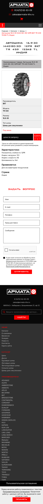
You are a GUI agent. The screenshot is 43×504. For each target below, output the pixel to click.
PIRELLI (4, 455)
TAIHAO (5, 467)
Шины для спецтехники (11, 370)
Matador (5, 440)
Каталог (14, 31)
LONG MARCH (7, 435)
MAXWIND (6, 442)
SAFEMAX (5, 460)
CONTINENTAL (7, 400)
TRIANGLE (5, 474)
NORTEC (5, 452)
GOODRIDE (6, 412)
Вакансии (6, 336)
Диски (4, 358)
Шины (22, 31)
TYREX (4, 477)
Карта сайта (7, 346)
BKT (3, 395)
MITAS (4, 447)
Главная (5, 31)
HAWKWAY (6, 417)
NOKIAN (5, 450)
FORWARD (6, 410)
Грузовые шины (8, 360)
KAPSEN (5, 425)
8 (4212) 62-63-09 (23, 10)
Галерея (5, 338)
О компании (7, 333)
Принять (21, 499)
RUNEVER (5, 457)
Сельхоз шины (8, 368)
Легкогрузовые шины (11, 365)
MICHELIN (5, 445)
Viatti (4, 479)
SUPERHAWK (7, 465)
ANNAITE (5, 388)
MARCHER (6, 437)
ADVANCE (5, 380)
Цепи (4, 355)
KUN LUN (5, 427)
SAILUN (4, 462)
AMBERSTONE (7, 385)
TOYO (4, 472)
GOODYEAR (6, 415)
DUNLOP (5, 408)
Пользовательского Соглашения (16, 491)
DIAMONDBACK (8, 405)
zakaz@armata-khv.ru (23, 14)
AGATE (4, 383)
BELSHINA (6, 393)
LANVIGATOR (7, 430)
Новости (5, 341)
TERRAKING (6, 470)
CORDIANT (6, 403)
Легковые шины (8, 363)
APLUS (4, 390)
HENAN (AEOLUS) (9, 420)
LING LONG (6, 432)
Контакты (6, 343)
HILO (3, 422)
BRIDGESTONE (7, 398)
